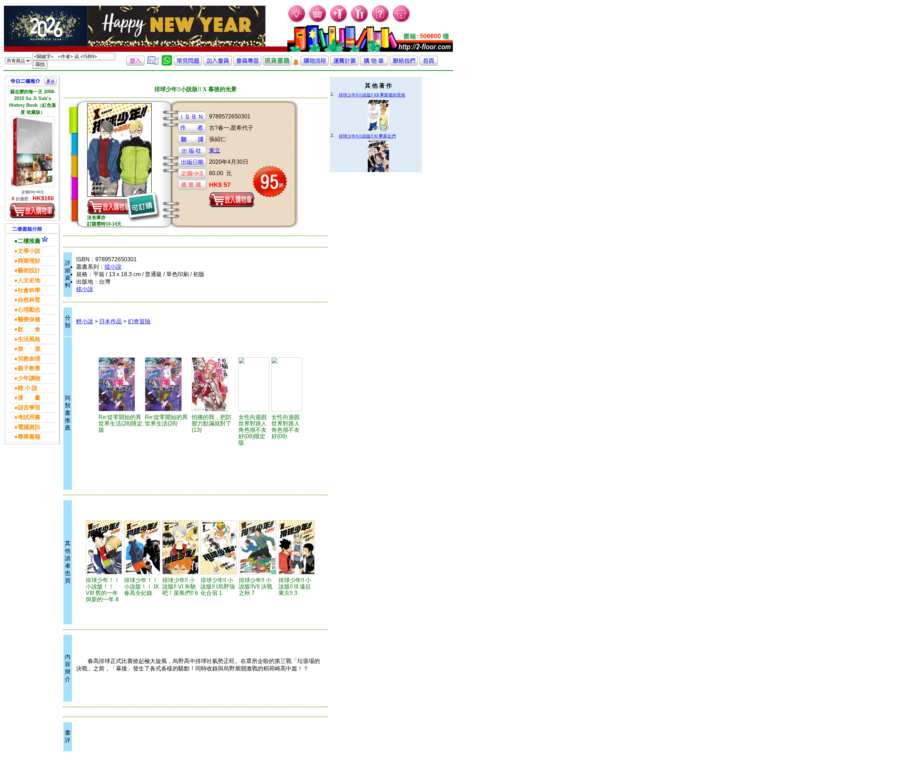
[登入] (135, 64)
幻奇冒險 (139, 321)
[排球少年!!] (180, 547)
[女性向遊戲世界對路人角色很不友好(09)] (286, 384)
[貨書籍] (277, 64)
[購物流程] (314, 64)
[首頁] (401, 21)
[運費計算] (344, 64)
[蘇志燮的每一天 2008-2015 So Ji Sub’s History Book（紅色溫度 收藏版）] (32, 151)
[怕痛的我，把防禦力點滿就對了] (214, 384)
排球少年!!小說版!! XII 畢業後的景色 (372, 95)
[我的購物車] (318, 21)
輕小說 (84, 321)
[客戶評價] (153, 64)
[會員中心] (360, 21)
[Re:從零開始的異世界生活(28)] (167, 384)
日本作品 (110, 321)
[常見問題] (380, 21)
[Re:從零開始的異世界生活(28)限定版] (120, 384)
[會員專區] (247, 64)
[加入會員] (339, 21)
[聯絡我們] (404, 64)
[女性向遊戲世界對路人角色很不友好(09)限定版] (253, 384)
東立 (214, 150)
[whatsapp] (167, 64)
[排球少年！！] (104, 547)
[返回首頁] (428, 64)
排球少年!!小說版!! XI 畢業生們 (367, 136)
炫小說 (113, 267)
